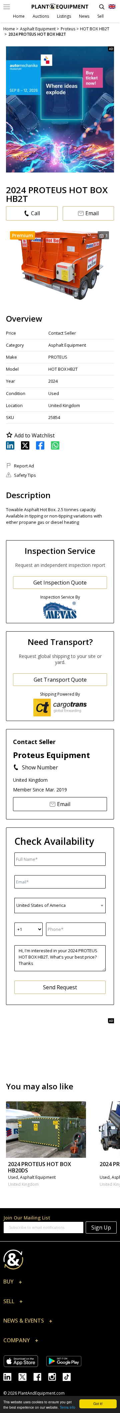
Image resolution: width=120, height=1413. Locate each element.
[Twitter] (25, 1376)
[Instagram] (55, 1376)
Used (53, 393)
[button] (60, 1283)
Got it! (98, 1403)
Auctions (41, 16)
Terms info (67, 1407)
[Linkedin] (10, 1376)
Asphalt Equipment (67, 345)
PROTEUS (57, 357)
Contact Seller (62, 333)
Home (19, 16)
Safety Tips (25, 475)
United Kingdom (64, 405)
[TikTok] (69, 1376)
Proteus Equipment (51, 754)
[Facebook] (40, 1376)
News (84, 16)
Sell (100, 16)
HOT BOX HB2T (63, 369)
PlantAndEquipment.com (41, 1393)
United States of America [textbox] (41, 905)
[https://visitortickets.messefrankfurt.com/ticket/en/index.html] (60, 109)
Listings (64, 16)
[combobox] (60, 905)
